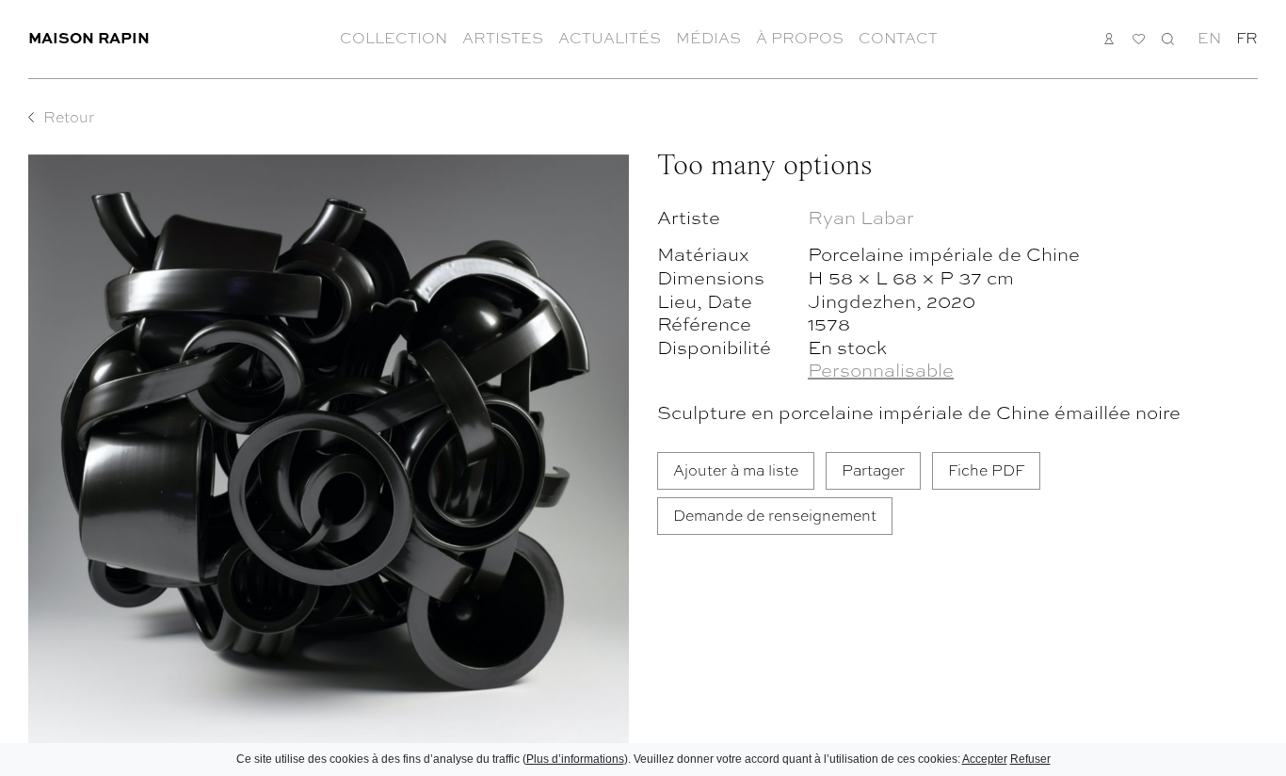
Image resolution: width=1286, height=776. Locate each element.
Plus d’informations (575, 759)
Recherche (1168, 38)
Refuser (1030, 759)
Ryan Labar (861, 216)
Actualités (609, 37)
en (1209, 37)
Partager (873, 469)
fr (1247, 37)
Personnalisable (881, 368)
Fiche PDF (986, 469)
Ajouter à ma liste (735, 469)
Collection (393, 37)
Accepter (984, 759)
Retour (68, 116)
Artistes (502, 37)
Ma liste (1138, 39)
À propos (800, 37)
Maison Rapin (89, 37)
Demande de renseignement (774, 514)
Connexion (1109, 38)
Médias (708, 37)
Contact (898, 37)
